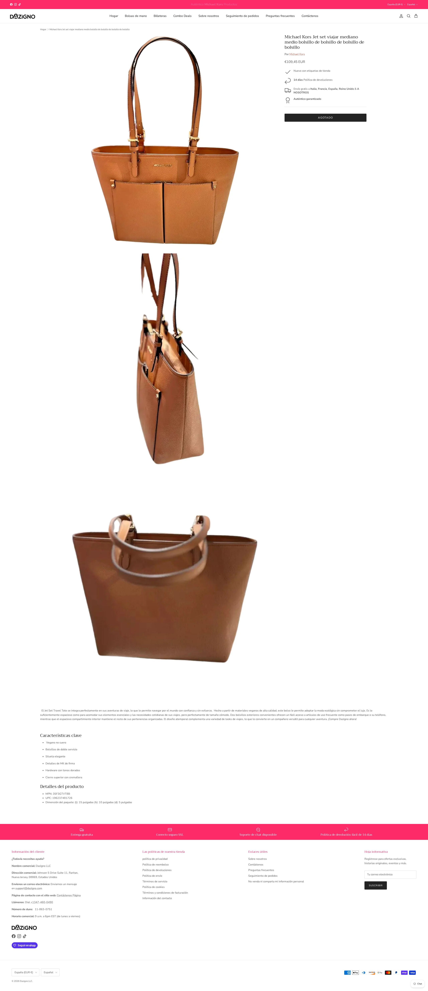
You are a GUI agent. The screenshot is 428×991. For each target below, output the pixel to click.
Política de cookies (153, 887)
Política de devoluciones (157, 870)
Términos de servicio (154, 881)
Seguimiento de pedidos (242, 16)
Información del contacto (157, 898)
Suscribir (376, 885)
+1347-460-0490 (42, 902)
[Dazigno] (22, 16)
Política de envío (152, 876)
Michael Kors (297, 54)
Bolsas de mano (136, 16)
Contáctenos (310, 16)
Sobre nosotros (208, 16)
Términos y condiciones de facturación (165, 893)
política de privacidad (155, 859)
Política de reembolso (155, 864)
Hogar (114, 16)
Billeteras (160, 16)
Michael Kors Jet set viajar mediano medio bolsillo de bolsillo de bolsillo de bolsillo (89, 29)
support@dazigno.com (28, 888)
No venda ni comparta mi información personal (276, 881)
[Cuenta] (400, 16)
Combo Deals (182, 16)
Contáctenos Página (69, 895)
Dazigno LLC (26, 981)
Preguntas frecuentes (280, 16)
